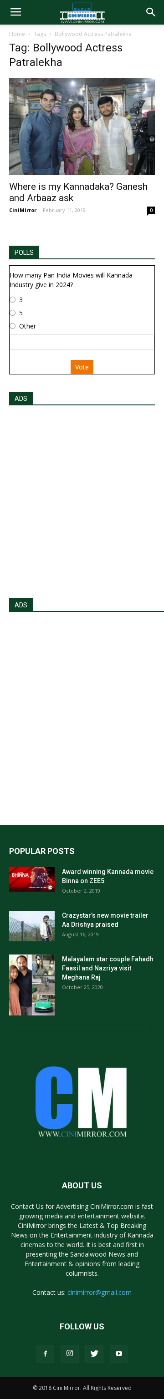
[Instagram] (70, 1354)
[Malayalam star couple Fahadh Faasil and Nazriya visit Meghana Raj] (32, 985)
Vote (82, 367)
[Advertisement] (82, 499)
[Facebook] (45, 1354)
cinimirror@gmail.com (99, 1292)
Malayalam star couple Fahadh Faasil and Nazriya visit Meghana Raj (108, 968)
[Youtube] (119, 1354)
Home (17, 34)
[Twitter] (94, 1354)
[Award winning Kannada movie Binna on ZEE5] (32, 879)
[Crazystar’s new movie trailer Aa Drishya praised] (32, 926)
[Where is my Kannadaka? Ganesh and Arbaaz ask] (82, 126)
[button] (151, 12)
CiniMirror (22, 210)
